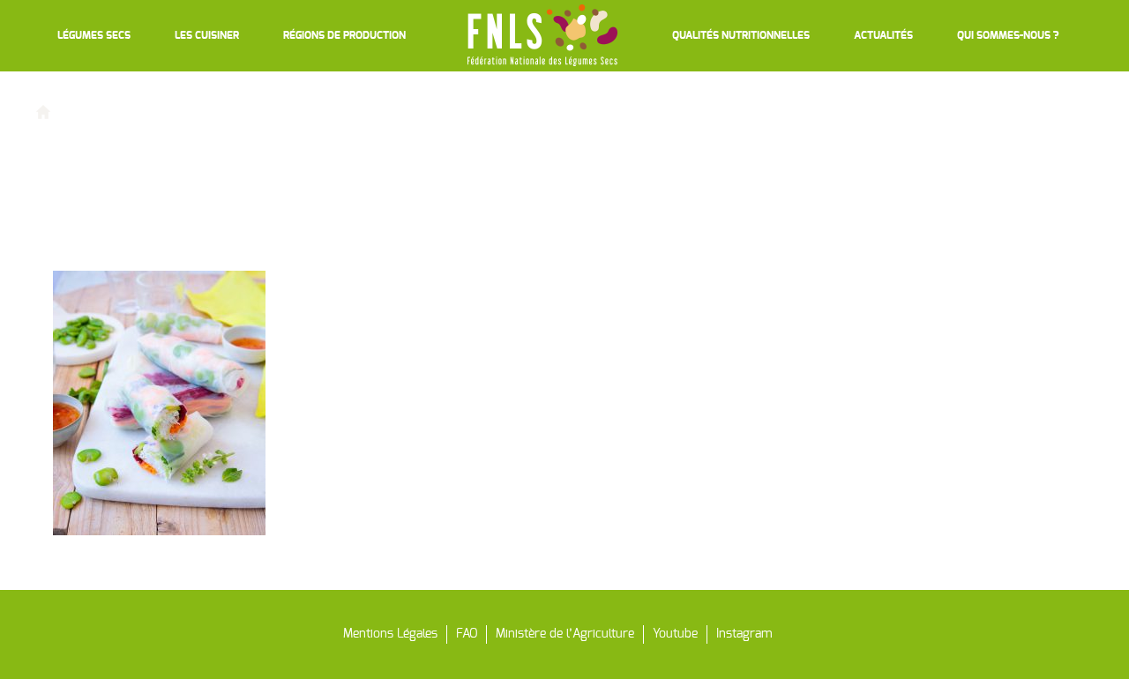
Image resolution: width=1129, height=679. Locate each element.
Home (76, 111)
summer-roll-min (146, 111)
